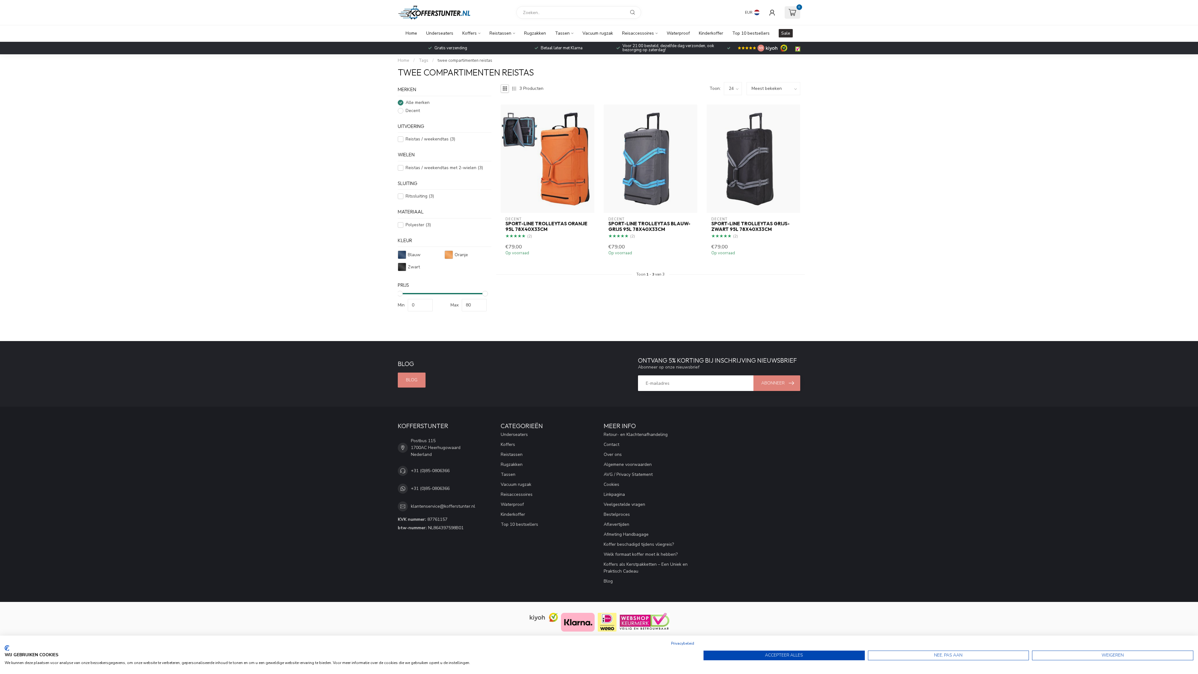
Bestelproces (617, 514)
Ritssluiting (420, 196)
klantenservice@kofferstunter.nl (443, 506)
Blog (411, 380)
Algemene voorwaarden (628, 464)
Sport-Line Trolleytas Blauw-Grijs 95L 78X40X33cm (649, 226)
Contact (611, 444)
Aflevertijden (616, 524)
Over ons (613, 454)
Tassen (562, 33)
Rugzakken (535, 33)
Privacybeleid (682, 643)
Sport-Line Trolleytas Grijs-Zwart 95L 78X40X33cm (750, 226)
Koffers (469, 33)
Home (411, 33)
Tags (423, 60)
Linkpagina (614, 494)
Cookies (611, 484)
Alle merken (418, 102)
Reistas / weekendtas (430, 139)
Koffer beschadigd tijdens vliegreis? (639, 544)
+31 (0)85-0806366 (430, 471)
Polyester (418, 224)
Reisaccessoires (638, 33)
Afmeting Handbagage (626, 534)
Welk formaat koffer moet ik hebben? (641, 554)
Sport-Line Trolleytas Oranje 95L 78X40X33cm (546, 226)
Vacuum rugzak (597, 33)
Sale (785, 33)
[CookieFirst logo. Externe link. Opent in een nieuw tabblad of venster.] (7, 648)
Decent (413, 110)
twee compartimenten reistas (465, 60)
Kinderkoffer (711, 33)
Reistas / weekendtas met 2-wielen (444, 167)
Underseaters (439, 33)
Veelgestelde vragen (624, 504)
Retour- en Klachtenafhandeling (636, 434)
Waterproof (678, 33)
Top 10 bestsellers (751, 33)
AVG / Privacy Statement (628, 474)
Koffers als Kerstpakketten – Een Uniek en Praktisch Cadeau (646, 567)
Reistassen (500, 33)
